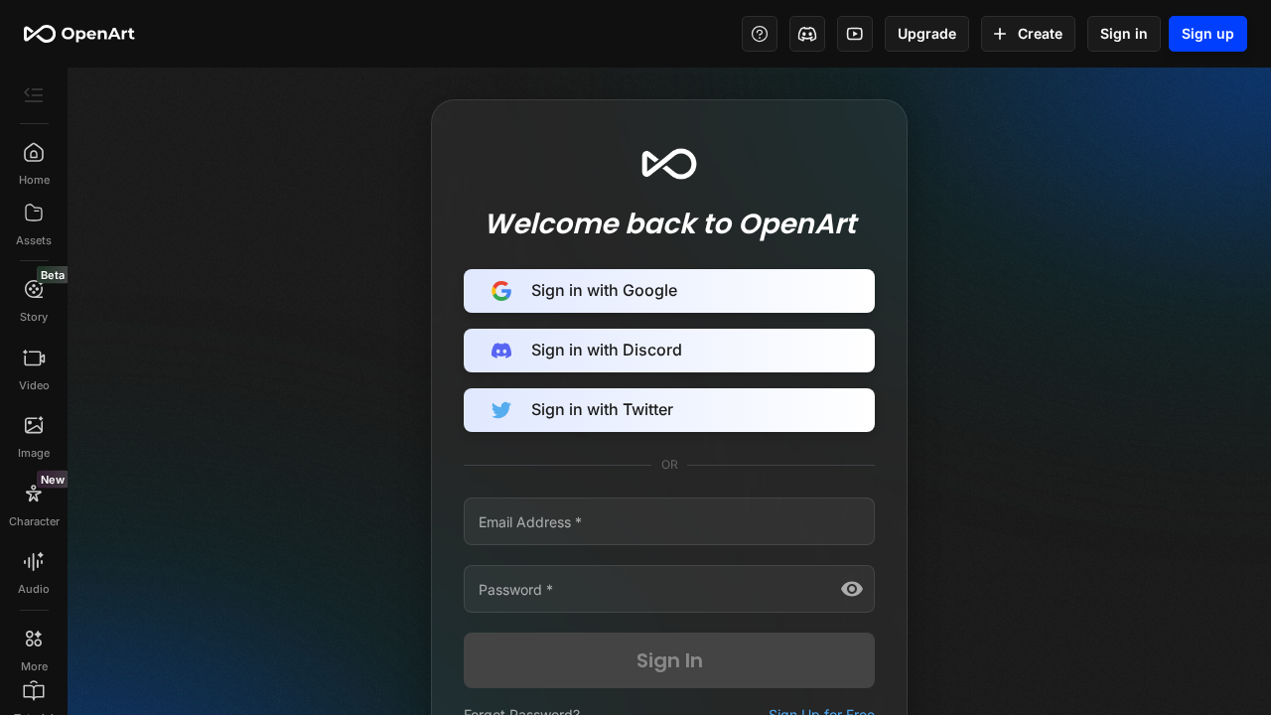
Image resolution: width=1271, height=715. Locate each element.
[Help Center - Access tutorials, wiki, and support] (759, 34)
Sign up (1208, 33)
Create (1040, 33)
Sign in (1124, 33)
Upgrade (927, 33)
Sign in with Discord (606, 349)
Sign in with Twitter (602, 409)
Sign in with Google (604, 290)
